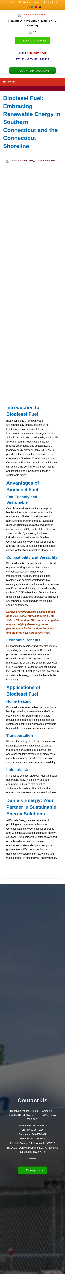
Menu (11, 81)
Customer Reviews (29, 2)
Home (12, 2)
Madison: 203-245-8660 (32, 1138)
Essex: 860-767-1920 (32, 1130)
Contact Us (50, 2)
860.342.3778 (37, 53)
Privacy (32, 1159)
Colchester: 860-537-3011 (32, 1134)
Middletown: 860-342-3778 (32, 1125)
